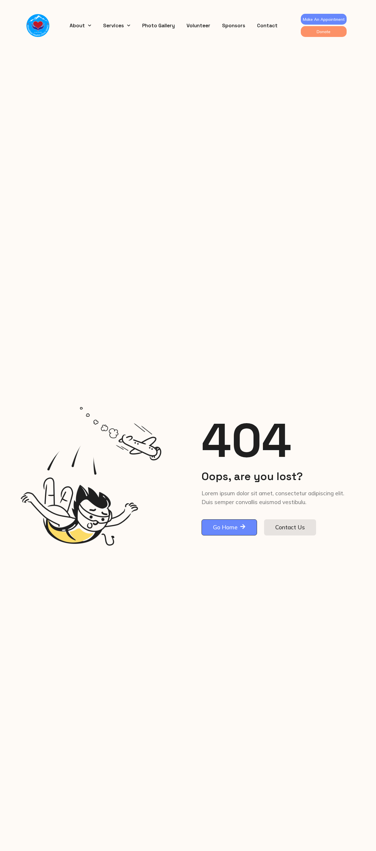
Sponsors (233, 25)
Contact (267, 25)
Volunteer (198, 25)
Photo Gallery (158, 25)
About (77, 25)
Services (113, 25)
